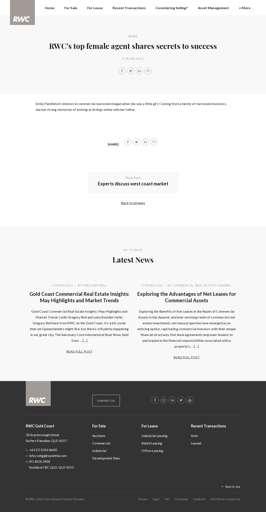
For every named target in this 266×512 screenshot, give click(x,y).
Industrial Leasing (154, 436)
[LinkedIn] (139, 70)
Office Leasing (152, 451)
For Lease (150, 426)
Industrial (99, 451)
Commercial (101, 443)
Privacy (143, 499)
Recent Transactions (208, 426)
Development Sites (106, 458)
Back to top (232, 486)
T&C (167, 499)
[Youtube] (189, 400)
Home (49, 8)
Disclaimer (181, 499)
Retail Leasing (152, 443)
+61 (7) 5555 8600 (43, 450)
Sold (194, 436)
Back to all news (133, 203)
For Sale (99, 426)
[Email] (148, 70)
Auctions (98, 436)
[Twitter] (130, 70)
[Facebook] (122, 70)
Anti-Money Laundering (225, 499)
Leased (196, 443)
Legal (156, 499)
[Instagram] (163, 400)
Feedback (199, 499)
